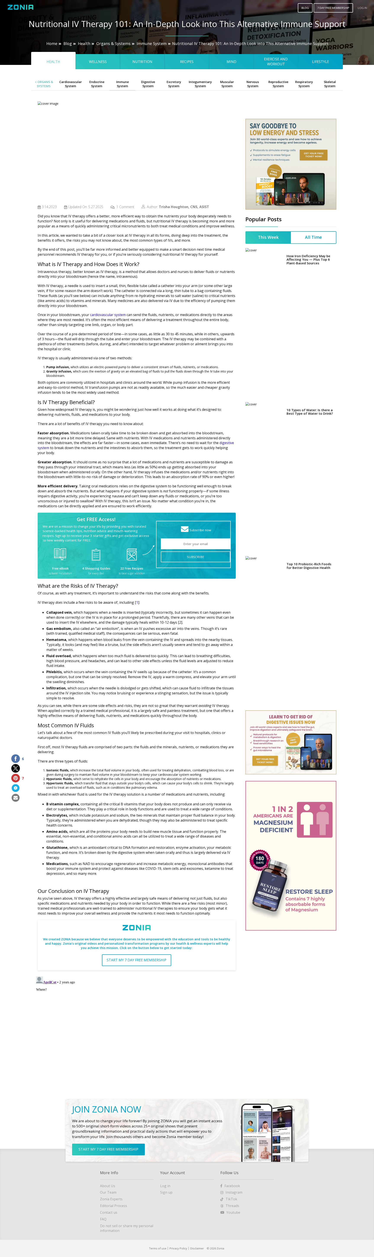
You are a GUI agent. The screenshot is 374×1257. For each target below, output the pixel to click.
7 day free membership (333, 8)
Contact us (108, 1212)
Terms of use (157, 1248)
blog (305, 8)
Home (51, 43)
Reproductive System (278, 84)
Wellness (98, 61)
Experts (111, 1199)
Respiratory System (304, 84)
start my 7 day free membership (136, 960)
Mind (231, 61)
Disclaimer (197, 1248)
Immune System (152, 43)
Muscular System (227, 84)
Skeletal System (330, 84)
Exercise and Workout (276, 61)
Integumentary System (200, 84)
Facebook (232, 1185)
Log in (165, 1185)
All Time (313, 146)
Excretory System (174, 84)
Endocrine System (96, 84)
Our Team (108, 1192)
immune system (78, 868)
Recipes (186, 61)
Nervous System (253, 84)
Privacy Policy (178, 1248)
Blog (67, 43)
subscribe (195, 557)
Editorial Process (113, 1205)
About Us (107, 1185)
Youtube (233, 1212)
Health (84, 43)
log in (362, 8)
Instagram (234, 1192)
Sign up (166, 1192)
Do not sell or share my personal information (126, 1228)
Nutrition (142, 61)
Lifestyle (320, 61)
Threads (232, 1205)
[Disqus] (136, 1029)
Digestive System (148, 84)
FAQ (103, 1219)
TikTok (231, 1199)
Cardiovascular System (70, 84)
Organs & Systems (113, 43)
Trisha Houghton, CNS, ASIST (184, 206)
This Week (268, 146)
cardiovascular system (108, 314)
